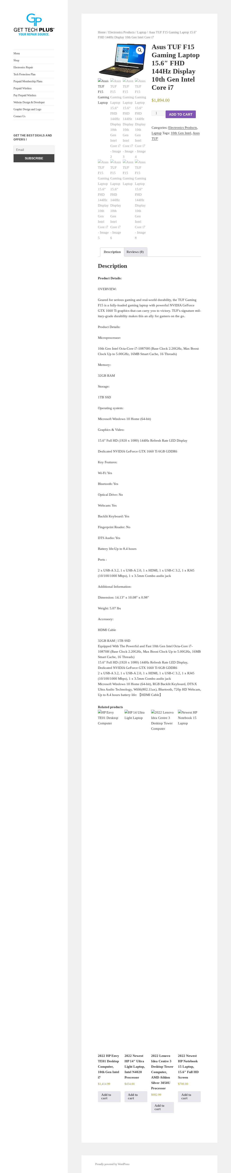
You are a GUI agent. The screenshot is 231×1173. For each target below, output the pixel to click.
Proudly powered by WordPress (112, 1164)
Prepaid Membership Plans (28, 81)
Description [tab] (112, 252)
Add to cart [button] (106, 1096)
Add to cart (180, 114)
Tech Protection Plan (24, 74)
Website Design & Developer (29, 102)
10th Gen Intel (181, 133)
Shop (16, 60)
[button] (140, 50)
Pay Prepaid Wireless (25, 95)
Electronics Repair (23, 67)
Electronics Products (121, 32)
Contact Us (19, 116)
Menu (17, 53)
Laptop (141, 32)
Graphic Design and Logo (27, 109)
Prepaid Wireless (23, 88)
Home (102, 32)
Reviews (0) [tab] (135, 252)
